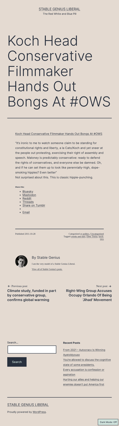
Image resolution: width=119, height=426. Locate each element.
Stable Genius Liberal (59, 9)
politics (86, 234)
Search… (12, 342)
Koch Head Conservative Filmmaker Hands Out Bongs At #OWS (58, 134)
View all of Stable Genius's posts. (47, 269)
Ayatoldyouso (71, 354)
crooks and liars (78, 236)
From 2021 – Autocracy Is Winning (84, 349)
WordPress (39, 411)
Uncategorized (97, 234)
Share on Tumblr (33, 205)
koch (101, 236)
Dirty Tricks (92, 236)
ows (102, 239)
